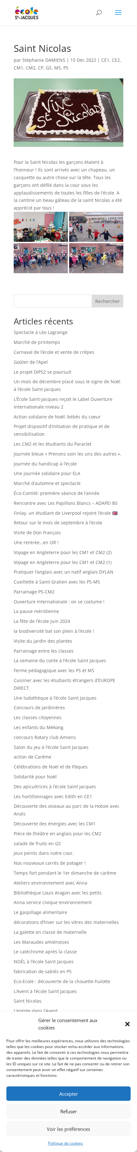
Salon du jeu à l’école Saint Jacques (51, 747)
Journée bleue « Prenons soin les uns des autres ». (67, 454)
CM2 (30, 68)
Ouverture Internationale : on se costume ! (59, 602)
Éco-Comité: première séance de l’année (56, 493)
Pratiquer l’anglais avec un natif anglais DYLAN (63, 572)
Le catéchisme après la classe (45, 952)
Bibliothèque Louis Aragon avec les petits (58, 893)
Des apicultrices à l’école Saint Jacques (55, 786)
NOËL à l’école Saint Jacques (44, 961)
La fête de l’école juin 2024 (42, 621)
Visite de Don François (37, 532)
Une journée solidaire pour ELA (47, 473)
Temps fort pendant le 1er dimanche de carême (65, 873)
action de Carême (32, 757)
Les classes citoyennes (37, 717)
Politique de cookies (65, 1143)
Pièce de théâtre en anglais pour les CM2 (57, 833)
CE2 (116, 60)
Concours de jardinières (39, 707)
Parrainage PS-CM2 (34, 592)
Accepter (68, 1094)
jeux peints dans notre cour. (44, 853)
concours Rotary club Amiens (45, 737)
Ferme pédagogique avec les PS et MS (54, 670)
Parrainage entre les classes (44, 651)
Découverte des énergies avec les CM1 (55, 824)
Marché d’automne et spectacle (47, 483)
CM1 (18, 68)
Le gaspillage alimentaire (40, 912)
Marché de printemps (37, 342)
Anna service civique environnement (53, 902)
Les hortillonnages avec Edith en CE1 (53, 796)
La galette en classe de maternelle (50, 932)
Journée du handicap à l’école (45, 464)
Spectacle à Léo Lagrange (41, 332)
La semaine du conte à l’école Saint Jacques (60, 660)
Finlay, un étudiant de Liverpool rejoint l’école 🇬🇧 (66, 513)
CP (40, 68)
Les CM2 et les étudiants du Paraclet (52, 444)
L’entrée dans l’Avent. (36, 1011)
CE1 (105, 60)
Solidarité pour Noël (35, 777)
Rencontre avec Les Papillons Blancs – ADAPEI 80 (65, 503)
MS (57, 68)
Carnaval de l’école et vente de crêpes (54, 352)
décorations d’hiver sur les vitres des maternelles (66, 922)
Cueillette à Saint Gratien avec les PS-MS (57, 582)
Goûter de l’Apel (31, 362)
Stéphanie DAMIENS (43, 60)
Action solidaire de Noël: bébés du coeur (57, 417)
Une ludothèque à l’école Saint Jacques (55, 698)
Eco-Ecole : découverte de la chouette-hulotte (62, 981)
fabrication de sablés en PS (43, 971)
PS (65, 68)
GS (49, 68)
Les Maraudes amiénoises (41, 942)
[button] (127, 1024)
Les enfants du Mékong (38, 727)
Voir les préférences (68, 1129)
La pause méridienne (36, 611)
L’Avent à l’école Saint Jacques (45, 991)
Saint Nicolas (27, 1001)
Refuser (68, 1111)
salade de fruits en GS (37, 843)
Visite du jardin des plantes (43, 641)
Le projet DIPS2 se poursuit (42, 372)
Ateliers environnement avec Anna (50, 883)
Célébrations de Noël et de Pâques (51, 767)
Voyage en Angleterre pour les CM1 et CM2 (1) (63, 562)
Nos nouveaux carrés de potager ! (50, 863)
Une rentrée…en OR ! (36, 542)
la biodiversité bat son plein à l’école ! (54, 631)
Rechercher (107, 301)
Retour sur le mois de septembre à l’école (58, 523)
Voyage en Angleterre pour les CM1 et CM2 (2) (63, 552)
